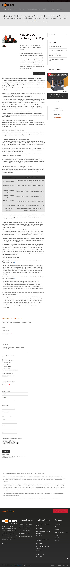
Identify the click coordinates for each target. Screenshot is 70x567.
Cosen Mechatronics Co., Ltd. (16, 565)
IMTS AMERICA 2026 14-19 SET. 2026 (42, 539)
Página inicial (7, 9)
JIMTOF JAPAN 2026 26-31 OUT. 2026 (42, 547)
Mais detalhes (57, 117)
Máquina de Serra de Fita (33, 9)
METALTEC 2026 (40, 554)
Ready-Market (65, 565)
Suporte (59, 9)
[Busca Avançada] (68, 558)
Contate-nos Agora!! (61, 511)
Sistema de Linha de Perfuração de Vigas (39, 22)
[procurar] (47, 1)
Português (65, 1)
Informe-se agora (39, 73)
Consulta (52, 9)
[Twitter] (4, 543)
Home (23, 22)
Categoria (28, 22)
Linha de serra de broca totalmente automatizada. (55, 54)
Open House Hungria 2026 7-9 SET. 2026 (43, 524)
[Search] (66, 35)
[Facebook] (2, 543)
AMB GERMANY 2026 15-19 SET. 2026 (43, 532)
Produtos (21, 9)
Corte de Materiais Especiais (56, 50)
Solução (45, 9)
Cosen (14, 9)
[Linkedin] (5, 543)
